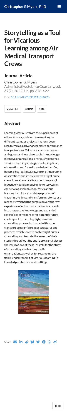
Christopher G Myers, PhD (25, 6)
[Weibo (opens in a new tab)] (55, 342)
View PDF (13, 108)
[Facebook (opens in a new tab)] (44, 342)
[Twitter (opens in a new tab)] (38, 342)
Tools (58, 405)
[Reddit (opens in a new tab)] (26, 342)
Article (29, 108)
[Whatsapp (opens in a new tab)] (49, 342)
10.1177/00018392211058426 (30, 97)
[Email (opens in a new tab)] (15, 342)
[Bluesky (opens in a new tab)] (32, 342)
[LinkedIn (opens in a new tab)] (21, 342)
